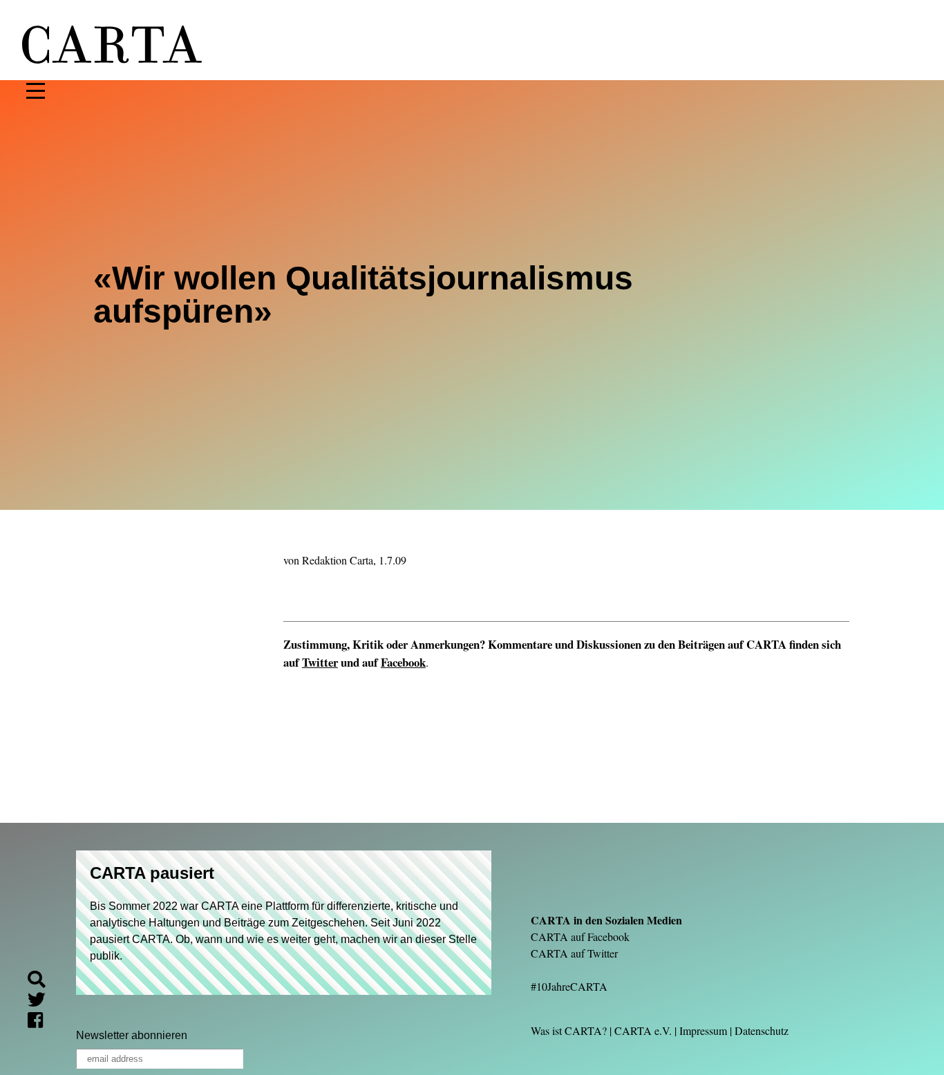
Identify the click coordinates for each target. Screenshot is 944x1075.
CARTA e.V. (643, 1030)
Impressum (703, 1030)
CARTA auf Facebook (580, 936)
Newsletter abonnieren (131, 1035)
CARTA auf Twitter (574, 953)
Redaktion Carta (337, 560)
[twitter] (42, 1002)
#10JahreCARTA (569, 986)
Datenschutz (762, 1030)
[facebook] (41, 1022)
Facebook (403, 662)
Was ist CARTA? (569, 1030)
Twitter (320, 662)
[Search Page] (42, 981)
